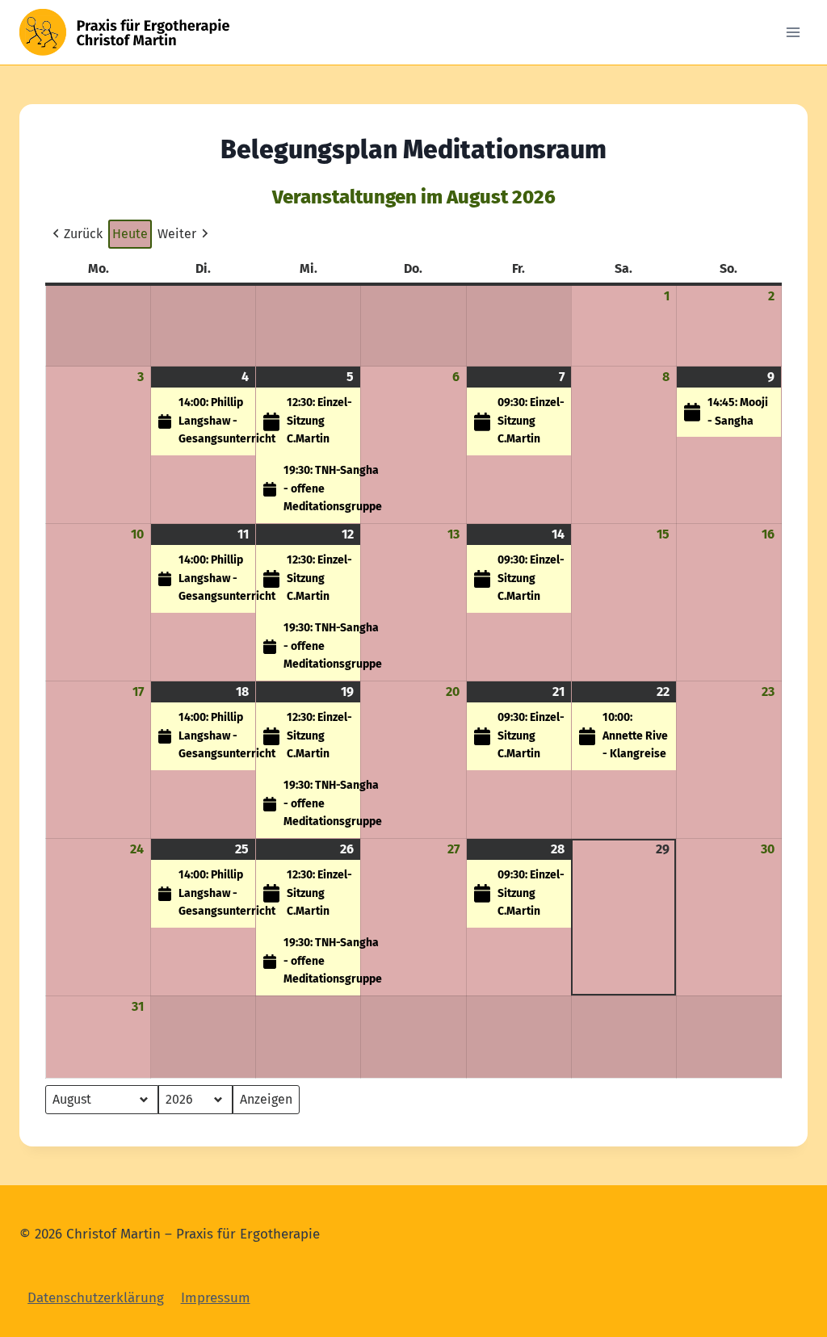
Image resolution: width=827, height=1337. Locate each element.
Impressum (215, 1297)
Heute (130, 233)
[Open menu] (793, 31)
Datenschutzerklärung (95, 1297)
